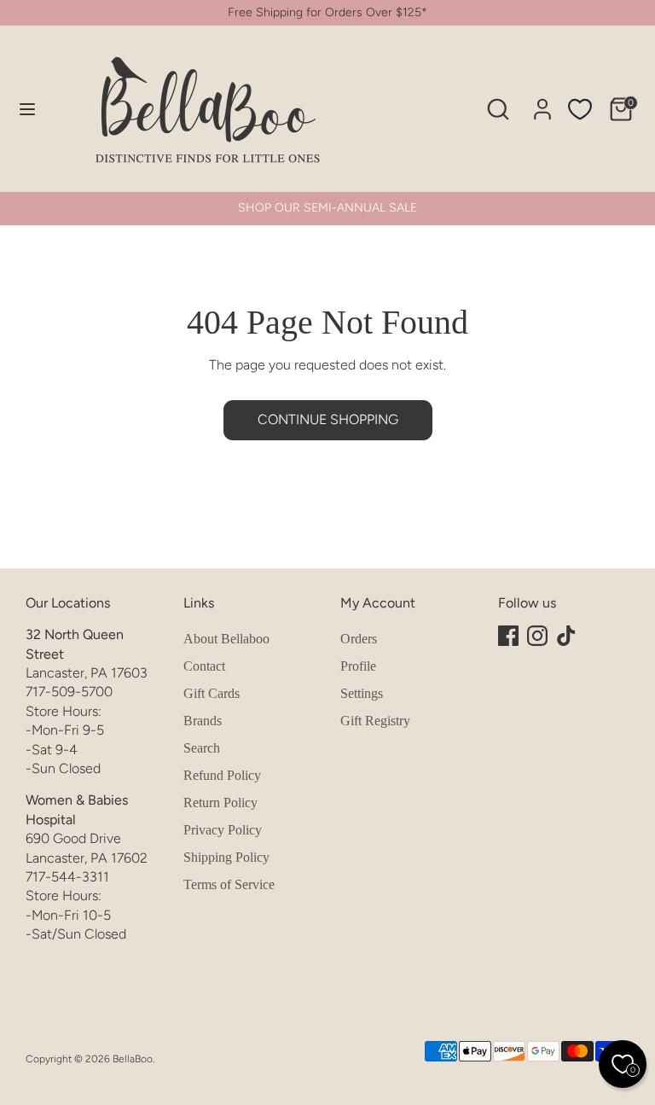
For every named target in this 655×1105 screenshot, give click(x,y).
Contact (204, 666)
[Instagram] (537, 635)
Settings (361, 693)
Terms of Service (229, 884)
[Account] (542, 101)
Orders (358, 638)
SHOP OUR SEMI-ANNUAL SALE (327, 208)
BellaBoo (133, 1059)
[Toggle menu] (27, 108)
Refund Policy (222, 775)
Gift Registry (375, 720)
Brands (202, 720)
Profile (358, 666)
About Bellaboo (226, 638)
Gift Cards (211, 693)
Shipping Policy (226, 857)
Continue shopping (328, 419)
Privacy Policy (222, 830)
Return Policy (220, 802)
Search (201, 748)
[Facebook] (508, 635)
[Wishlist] (580, 109)
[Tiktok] (566, 635)
